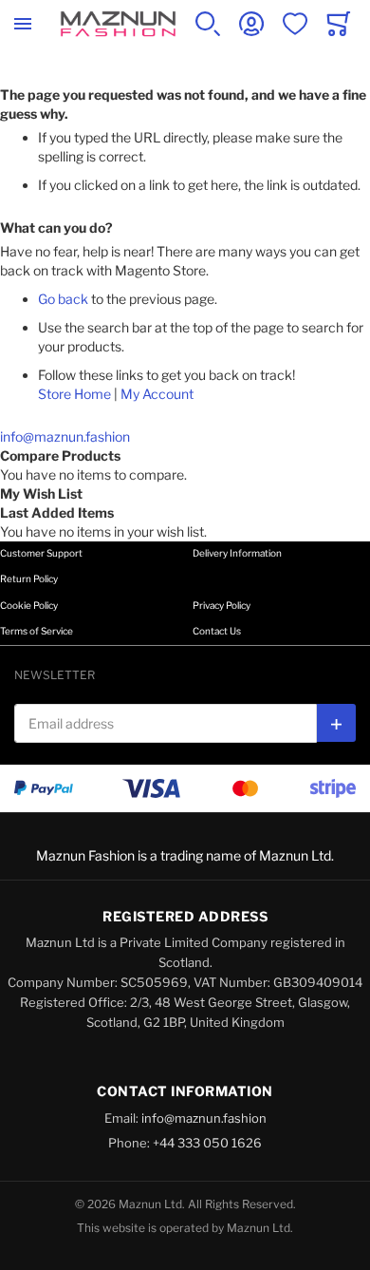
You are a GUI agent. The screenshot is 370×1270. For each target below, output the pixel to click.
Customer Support (41, 553)
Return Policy (29, 578)
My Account (157, 394)
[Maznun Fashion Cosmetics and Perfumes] (118, 24)
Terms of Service (36, 630)
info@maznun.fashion (65, 436)
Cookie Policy (29, 605)
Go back (63, 299)
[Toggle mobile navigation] (23, 23)
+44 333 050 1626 (207, 1142)
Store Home (74, 394)
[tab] (185, 567)
